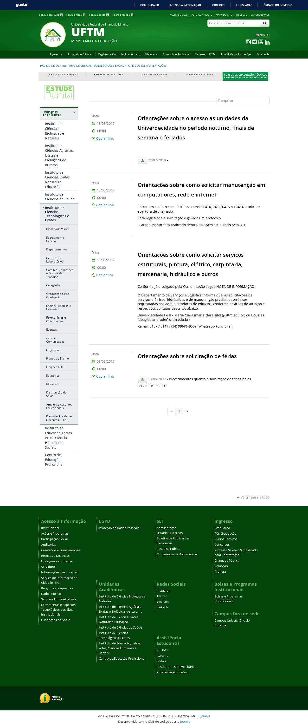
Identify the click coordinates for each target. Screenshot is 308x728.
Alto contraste (202, 14)
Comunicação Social (176, 54)
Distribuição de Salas (56, 394)
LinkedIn (163, 607)
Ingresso (56, 54)
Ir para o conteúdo (50, 14)
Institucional (50, 528)
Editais (161, 661)
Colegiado (53, 285)
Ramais (204, 716)
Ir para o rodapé (122, 14)
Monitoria (52, 384)
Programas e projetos (172, 672)
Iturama (162, 656)
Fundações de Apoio (55, 620)
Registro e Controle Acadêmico (118, 54)
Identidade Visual (57, 229)
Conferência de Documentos (177, 554)
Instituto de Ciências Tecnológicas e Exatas (93, 65)
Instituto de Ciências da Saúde (60, 196)
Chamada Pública (226, 560)
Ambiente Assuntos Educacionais (59, 406)
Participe (218, 5)
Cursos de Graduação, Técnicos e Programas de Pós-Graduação (245, 76)
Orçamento (53, 350)
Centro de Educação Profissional (54, 460)
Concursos (222, 545)
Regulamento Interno (55, 239)
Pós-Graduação (225, 533)
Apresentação (166, 528)
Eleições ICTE (55, 367)
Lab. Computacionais (154, 74)
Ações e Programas (54, 533)
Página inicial (49, 65)
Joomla (185, 721)
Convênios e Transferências (60, 550)
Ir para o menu (75, 14)
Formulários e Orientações (56, 319)
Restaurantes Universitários (176, 667)
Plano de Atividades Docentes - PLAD (59, 417)
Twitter (162, 596)
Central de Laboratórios (54, 259)
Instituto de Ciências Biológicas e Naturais (54, 130)
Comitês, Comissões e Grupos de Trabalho (59, 273)
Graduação (222, 528)
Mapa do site (224, 14)
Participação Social (54, 539)
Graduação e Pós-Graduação (58, 295)
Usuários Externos (170, 533)
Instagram (164, 591)
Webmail (241, 14)
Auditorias (48, 545)
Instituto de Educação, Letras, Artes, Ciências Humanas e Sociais (59, 438)
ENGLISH (265, 35)
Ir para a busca (98, 14)
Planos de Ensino (57, 358)
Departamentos (56, 249)
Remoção (221, 566)
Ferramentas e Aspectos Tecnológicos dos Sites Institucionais (58, 610)
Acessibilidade (179, 14)
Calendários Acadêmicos (62, 74)
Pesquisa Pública (168, 549)
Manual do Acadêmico (200, 74)
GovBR (22, 5)
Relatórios (53, 375)
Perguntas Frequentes (57, 588)
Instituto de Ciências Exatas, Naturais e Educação (58, 179)
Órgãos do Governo (277, 5)
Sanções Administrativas (58, 599)
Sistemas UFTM (205, 54)
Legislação (244, 5)
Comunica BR (149, 5)
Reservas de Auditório (108, 74)
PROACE (162, 650)
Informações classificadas (59, 572)
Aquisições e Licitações (236, 54)
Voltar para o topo (255, 497)
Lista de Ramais (260, 14)
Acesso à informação (185, 5)
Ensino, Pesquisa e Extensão (58, 307)
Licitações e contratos (56, 561)
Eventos (51, 329)
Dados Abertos (51, 594)
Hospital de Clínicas (80, 54)
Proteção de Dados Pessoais (119, 528)
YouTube (163, 602)
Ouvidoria (263, 54)
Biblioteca (151, 54)
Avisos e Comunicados (55, 339)
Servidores (48, 567)
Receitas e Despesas (55, 556)
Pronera (220, 572)
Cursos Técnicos (225, 539)
